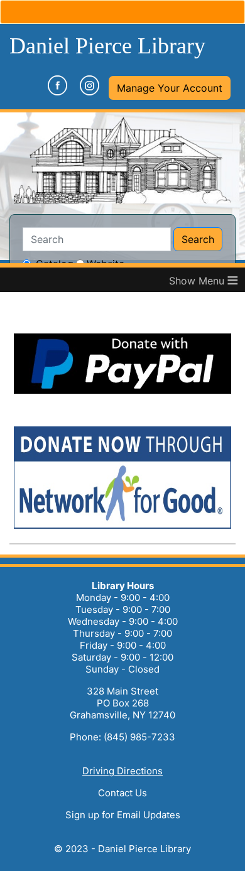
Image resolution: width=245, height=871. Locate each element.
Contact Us (122, 793)
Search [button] (198, 239)
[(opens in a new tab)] (122, 392)
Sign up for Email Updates (122, 815)
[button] (170, 88)
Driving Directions (122, 771)
